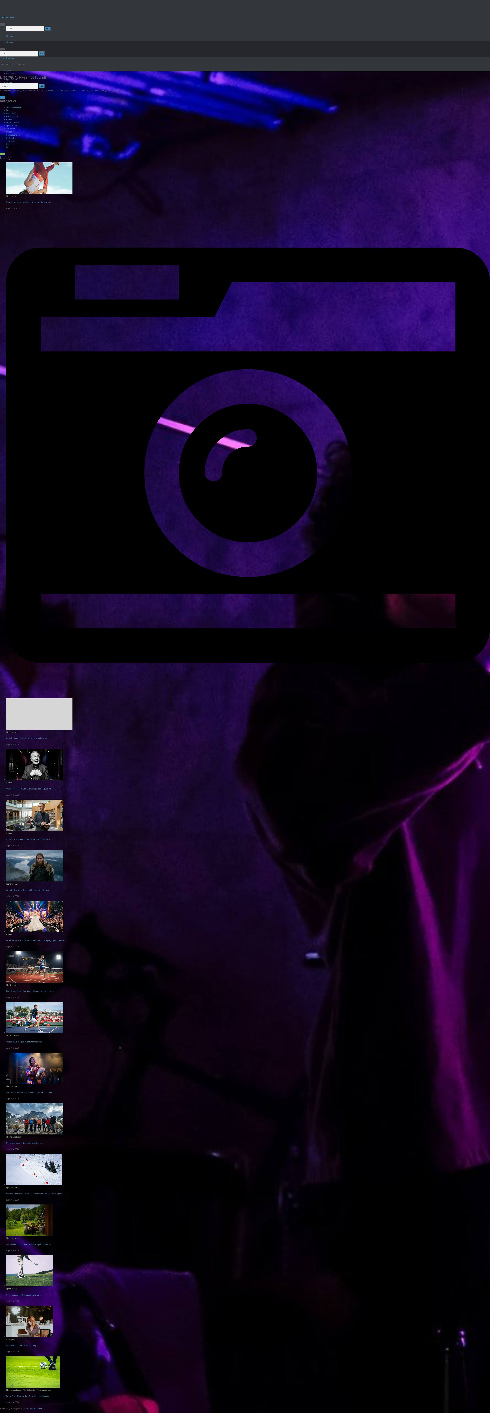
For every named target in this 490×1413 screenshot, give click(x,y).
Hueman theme (35, 1408)
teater (8, 144)
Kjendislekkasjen (7, 17)
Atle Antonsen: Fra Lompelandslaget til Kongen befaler (29, 789)
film (7, 110)
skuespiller (10, 141)
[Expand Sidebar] (2, 97)
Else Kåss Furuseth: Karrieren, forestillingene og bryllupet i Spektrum (36, 940)
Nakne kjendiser (13, 135)
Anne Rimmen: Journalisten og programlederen (26, 738)
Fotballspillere (12, 116)
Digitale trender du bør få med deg (21, 1345)
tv (7, 147)
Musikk (9, 82)
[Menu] (2, 24)
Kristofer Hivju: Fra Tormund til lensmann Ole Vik (27, 890)
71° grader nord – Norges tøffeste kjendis (24, 1143)
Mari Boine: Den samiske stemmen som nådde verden (29, 1092)
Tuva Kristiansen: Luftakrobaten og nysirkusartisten (28, 202)
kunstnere (10, 129)
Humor (9, 119)
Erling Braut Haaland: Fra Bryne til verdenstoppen (28, 1396)
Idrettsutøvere (12, 122)
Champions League (14, 107)
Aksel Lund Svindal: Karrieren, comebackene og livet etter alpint (34, 1193)
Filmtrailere (11, 73)
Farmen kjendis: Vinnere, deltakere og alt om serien (28, 1244)
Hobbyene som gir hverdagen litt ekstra (23, 1295)
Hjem (8, 70)
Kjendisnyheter (12, 125)
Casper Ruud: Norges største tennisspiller (24, 1042)
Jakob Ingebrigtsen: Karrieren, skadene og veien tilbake (30, 991)
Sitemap (9, 36)
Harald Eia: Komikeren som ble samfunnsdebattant (28, 839)
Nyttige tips (11, 138)
